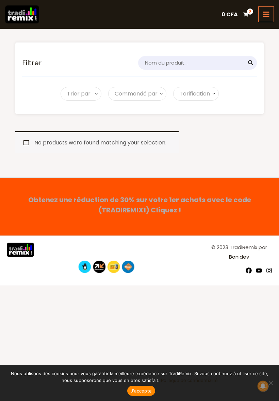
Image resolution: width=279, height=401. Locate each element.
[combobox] (81, 94)
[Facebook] (249, 270)
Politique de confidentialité (189, 380)
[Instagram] (269, 270)
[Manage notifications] (263, 386)
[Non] (270, 383)
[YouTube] (259, 270)
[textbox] (77, 94)
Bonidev (239, 256)
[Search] (250, 63)
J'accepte (141, 391)
